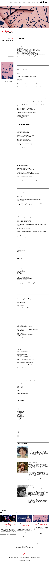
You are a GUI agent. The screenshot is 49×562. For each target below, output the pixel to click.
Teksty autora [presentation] (3, 512)
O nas (3, 543)
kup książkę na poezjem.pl (8, 81)
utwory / (40, 524)
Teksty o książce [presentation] (11, 512)
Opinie (18, 543)
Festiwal (24, 2)
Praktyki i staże (27, 543)
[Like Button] (18, 436)
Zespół (11, 543)
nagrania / (8, 524)
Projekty (28, 2)
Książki (20, 2)
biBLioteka (33, 2)
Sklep (37, 2)
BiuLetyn (11, 2)
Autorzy (15, 2)
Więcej (8, 534)
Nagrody (36, 543)
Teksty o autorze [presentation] (19, 512)
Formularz (44, 543)
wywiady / (24, 525)
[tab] (3, 512)
